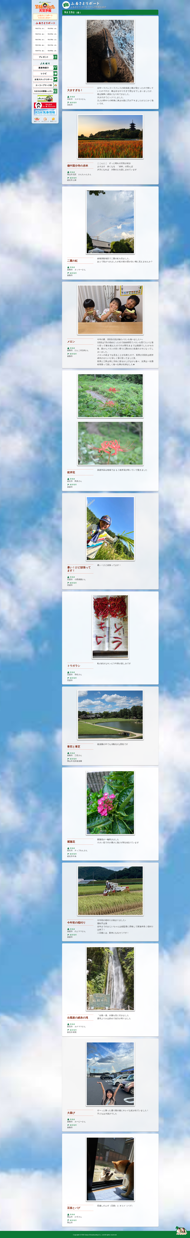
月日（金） (40, 34)
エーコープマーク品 (42, 84)
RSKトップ (53, 121)
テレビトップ (45, 121)
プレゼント (38, 56)
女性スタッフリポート (43, 79)
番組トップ (37, 121)
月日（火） (52, 39)
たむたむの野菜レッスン (44, 90)
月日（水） (52, 28)
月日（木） (40, 28)
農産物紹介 (38, 67)
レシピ (36, 73)
